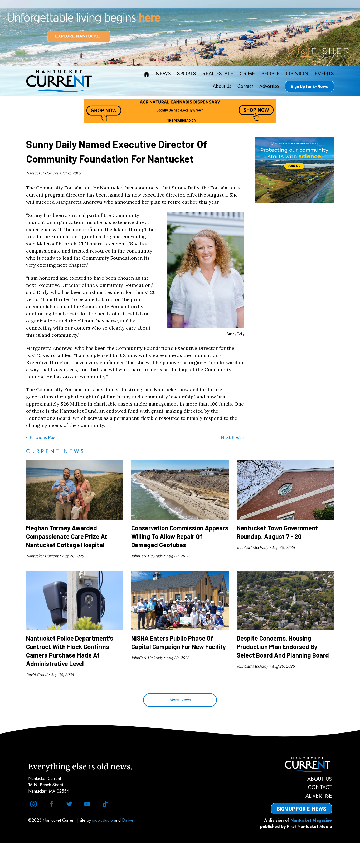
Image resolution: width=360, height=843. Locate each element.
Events (324, 74)
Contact (245, 86)
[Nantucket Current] (301, 764)
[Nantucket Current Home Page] (59, 81)
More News (180, 700)
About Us (222, 86)
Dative (127, 820)
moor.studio (103, 820)
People (270, 74)
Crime (247, 74)
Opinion (297, 74)
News (163, 74)
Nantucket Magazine (311, 820)
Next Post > (232, 437)
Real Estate (217, 74)
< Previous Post (41, 437)
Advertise (269, 86)
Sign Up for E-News (309, 86)
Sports (186, 74)
